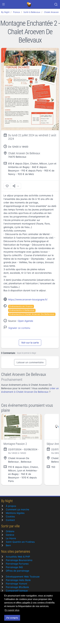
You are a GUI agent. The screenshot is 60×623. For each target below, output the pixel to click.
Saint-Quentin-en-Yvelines (20, 541)
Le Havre (11, 538)
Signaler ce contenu (19, 327)
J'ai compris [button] (12, 618)
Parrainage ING (14, 567)
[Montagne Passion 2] (21, 427)
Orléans (10, 531)
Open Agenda (25, 320)
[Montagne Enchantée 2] (30, 89)
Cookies (10, 516)
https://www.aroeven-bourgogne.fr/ (27, 299)
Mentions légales (15, 512)
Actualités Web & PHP (18, 556)
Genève (10, 534)
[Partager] (16, 186)
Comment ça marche (17, 509)
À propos (11, 505)
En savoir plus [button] (12, 610)
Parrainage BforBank (17, 587)
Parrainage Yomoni (16, 583)
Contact (10, 520)
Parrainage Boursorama (19, 560)
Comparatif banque (17, 590)
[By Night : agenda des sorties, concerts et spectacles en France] (29, 4)
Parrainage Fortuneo (17, 563)
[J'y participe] (7, 186)
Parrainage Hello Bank (18, 580)
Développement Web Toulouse (22, 576)
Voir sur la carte (30, 342)
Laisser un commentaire (30, 362)
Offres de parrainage (17, 570)
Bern (8, 545)
